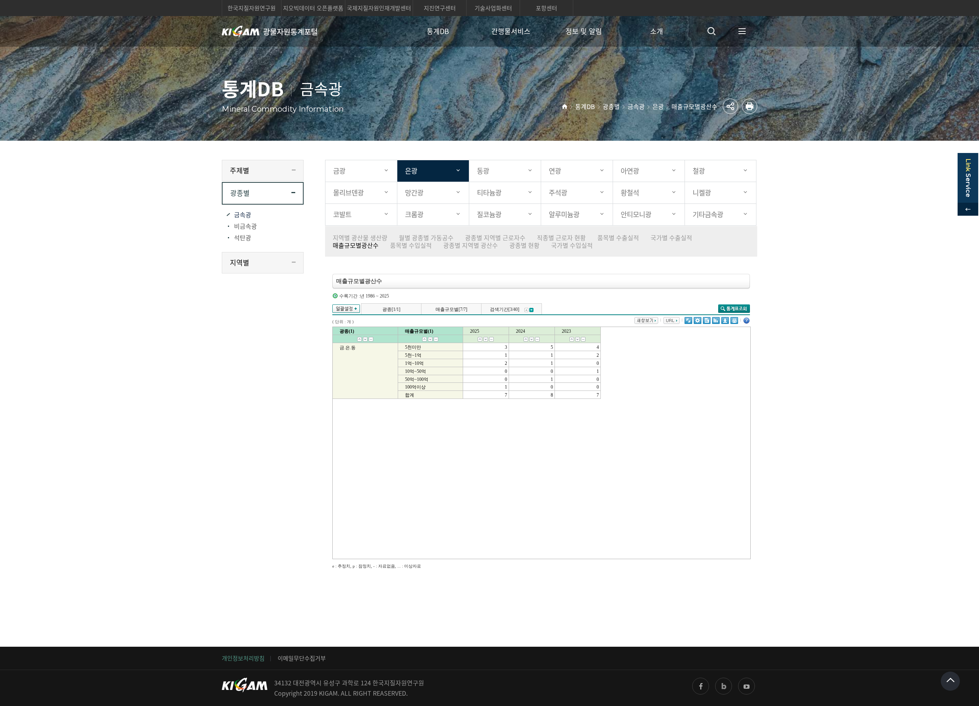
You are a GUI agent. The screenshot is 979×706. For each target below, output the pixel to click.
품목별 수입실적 (411, 245)
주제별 (239, 170)
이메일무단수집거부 (302, 658)
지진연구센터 (440, 8)
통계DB (438, 31)
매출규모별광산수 (694, 106)
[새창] (700, 686)
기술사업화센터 (493, 8)
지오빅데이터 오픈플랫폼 (313, 8)
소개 (656, 31)
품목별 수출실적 (618, 237)
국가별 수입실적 (572, 245)
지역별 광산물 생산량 (360, 237)
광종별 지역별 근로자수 (495, 237)
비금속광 (245, 226)
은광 (658, 106)
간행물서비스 (510, 31)
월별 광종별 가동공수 (426, 237)
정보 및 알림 (584, 31)
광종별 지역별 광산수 (470, 245)
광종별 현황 (524, 245)
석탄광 (242, 237)
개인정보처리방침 (243, 658)
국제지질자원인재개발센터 (379, 8)
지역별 (239, 262)
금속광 (636, 106)
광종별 (611, 106)
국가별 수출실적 (671, 237)
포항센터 (546, 8)
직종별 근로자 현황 (561, 237)
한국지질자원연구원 (252, 8)
